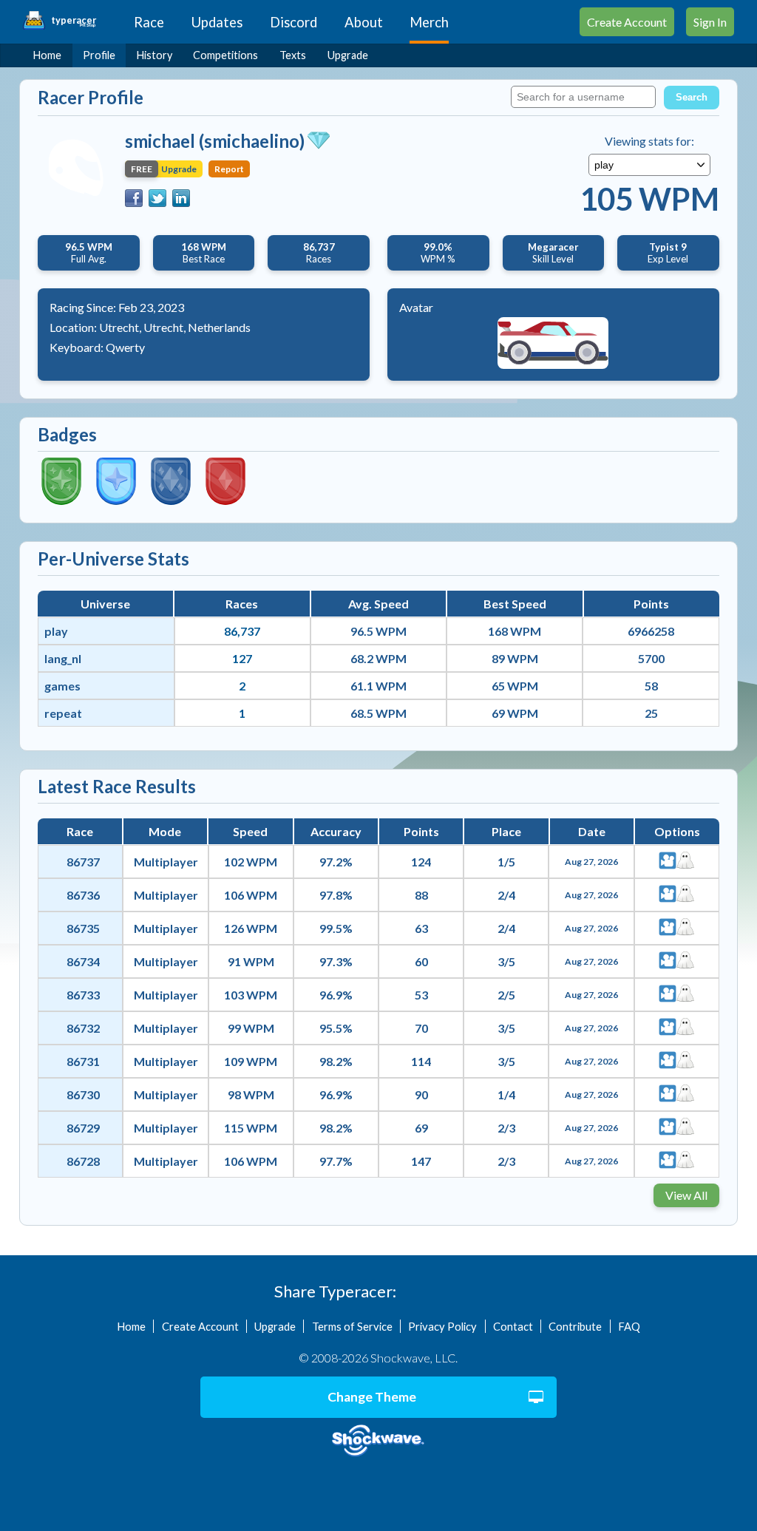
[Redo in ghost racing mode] (685, 862)
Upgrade (347, 55)
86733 (83, 995)
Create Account (627, 22)
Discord (293, 22)
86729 (83, 1128)
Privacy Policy (442, 1326)
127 (242, 658)
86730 (83, 1094)
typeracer (73, 20)
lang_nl (62, 658)
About (363, 22)
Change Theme (371, 1397)
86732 (83, 1028)
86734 (83, 961)
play (56, 631)
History (154, 55)
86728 (83, 1161)
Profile (99, 55)
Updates (216, 22)
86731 (83, 1061)
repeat (63, 713)
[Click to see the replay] (667, 862)
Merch (429, 22)
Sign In (710, 22)
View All (686, 1195)
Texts (292, 55)
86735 (83, 928)
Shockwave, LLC (378, 1441)
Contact (513, 1326)
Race (149, 22)
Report (229, 168)
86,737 (242, 631)
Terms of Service (352, 1326)
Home (47, 55)
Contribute (575, 1326)
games (62, 686)
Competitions (225, 55)
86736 (83, 895)
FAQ (629, 1326)
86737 (83, 862)
